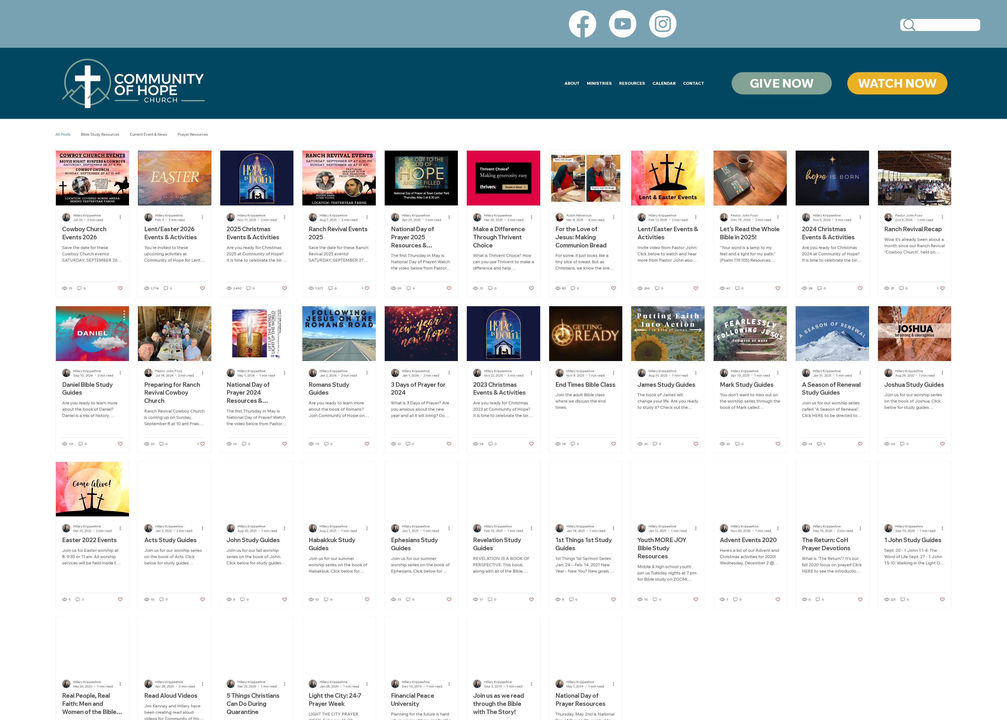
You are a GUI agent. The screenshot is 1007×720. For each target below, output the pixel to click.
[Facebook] (582, 24)
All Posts (63, 134)
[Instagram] (663, 24)
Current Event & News (148, 134)
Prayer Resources (193, 134)
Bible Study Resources (100, 134)
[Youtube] (622, 24)
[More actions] (122, 217)
